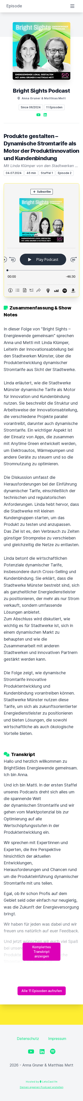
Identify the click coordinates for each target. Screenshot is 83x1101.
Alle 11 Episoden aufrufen (41, 991)
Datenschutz (28, 1038)
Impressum (57, 1038)
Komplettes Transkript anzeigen (41, 951)
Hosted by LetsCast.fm (41, 1081)
